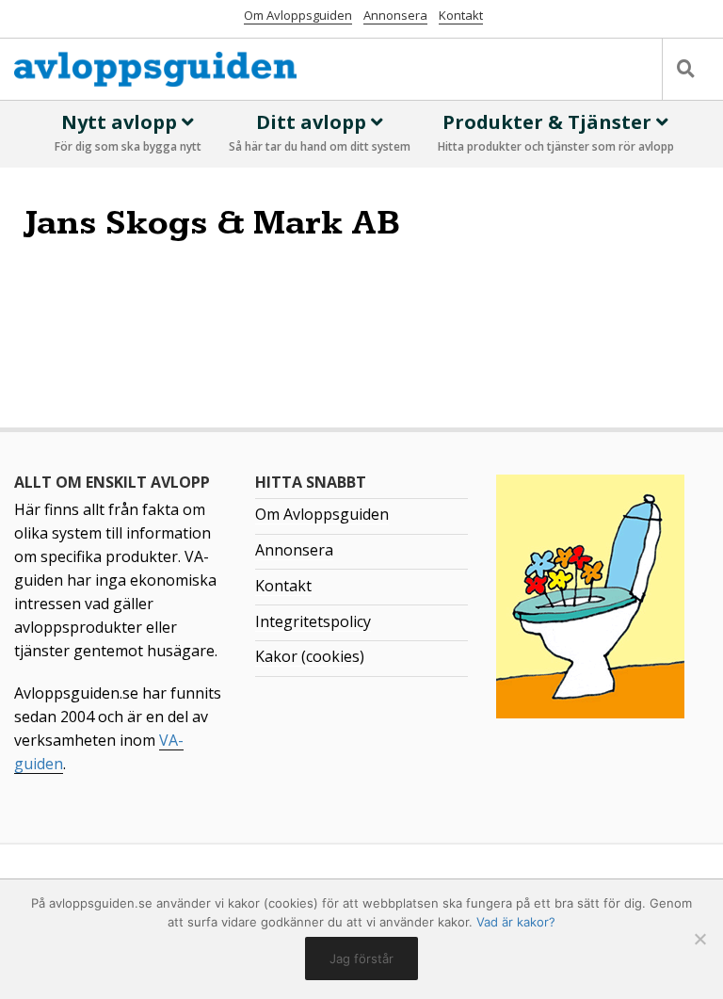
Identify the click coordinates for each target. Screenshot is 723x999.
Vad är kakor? (515, 921)
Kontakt (461, 15)
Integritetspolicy (313, 621)
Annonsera (395, 15)
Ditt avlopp (319, 131)
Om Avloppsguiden (298, 15)
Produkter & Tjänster (556, 131)
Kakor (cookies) (309, 656)
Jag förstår (361, 958)
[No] (699, 938)
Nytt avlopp (128, 131)
